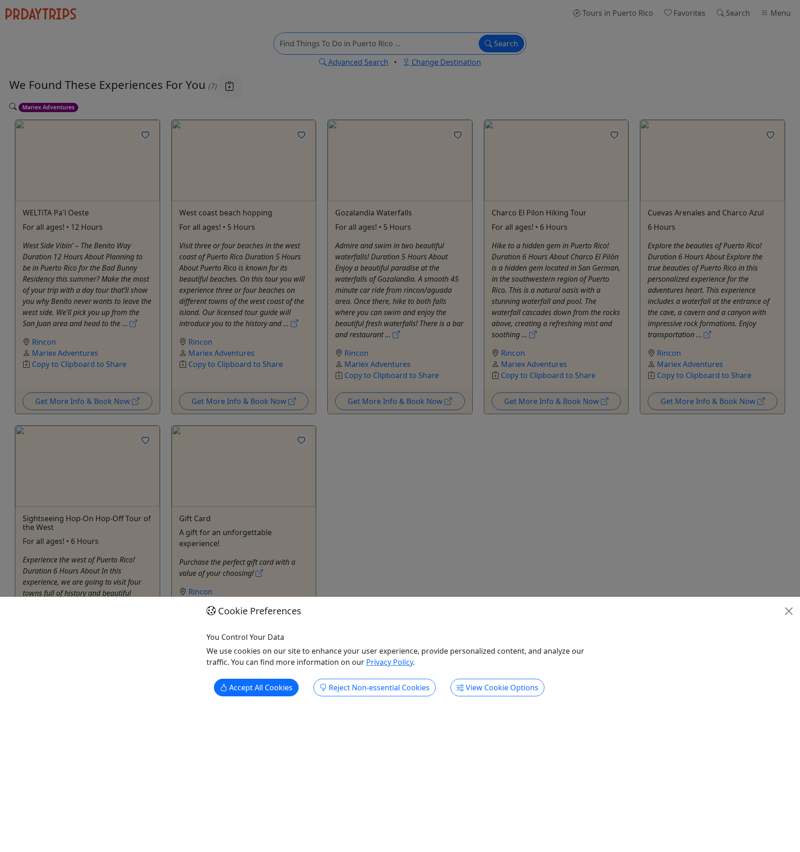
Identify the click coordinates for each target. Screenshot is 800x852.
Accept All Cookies (260, 688)
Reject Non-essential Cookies (378, 688)
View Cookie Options (501, 688)
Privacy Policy (389, 662)
